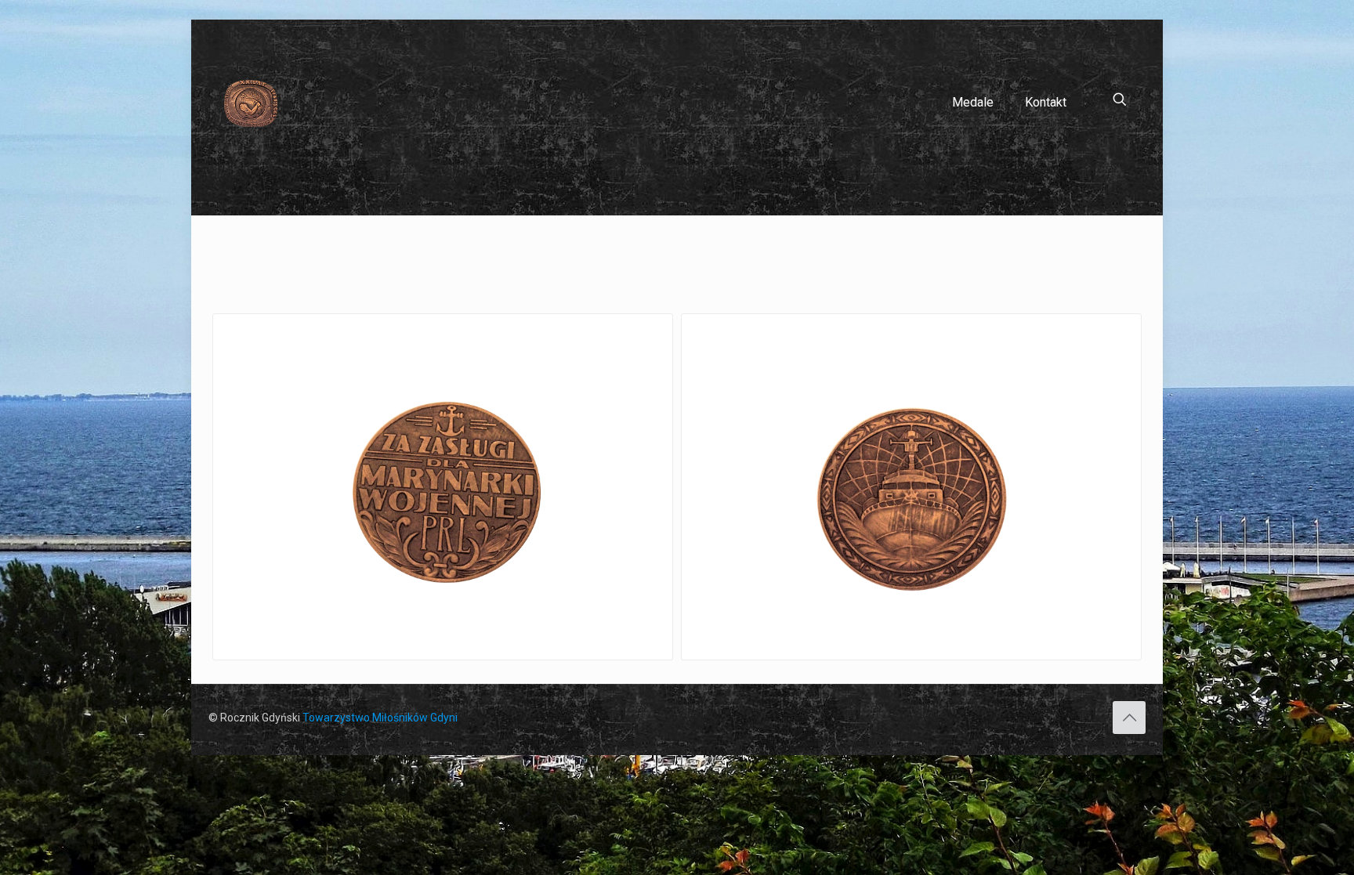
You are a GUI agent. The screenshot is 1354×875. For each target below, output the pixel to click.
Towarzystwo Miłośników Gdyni (380, 717)
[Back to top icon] (1129, 717)
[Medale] (250, 102)
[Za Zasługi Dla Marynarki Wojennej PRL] (442, 486)
